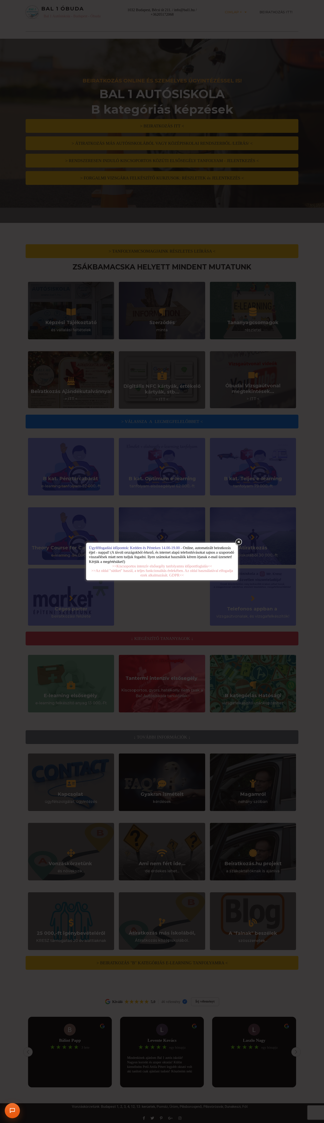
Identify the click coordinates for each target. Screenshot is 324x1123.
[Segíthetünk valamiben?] (12, 1110)
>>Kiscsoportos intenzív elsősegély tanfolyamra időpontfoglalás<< (162, 566)
